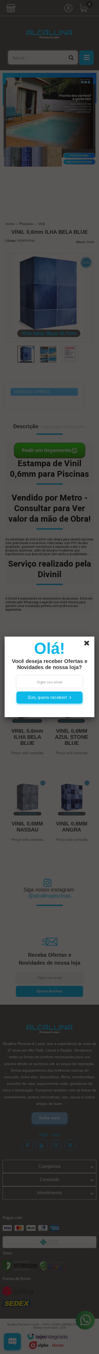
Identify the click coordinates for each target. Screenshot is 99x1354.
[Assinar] (50, 697)
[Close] (88, 644)
